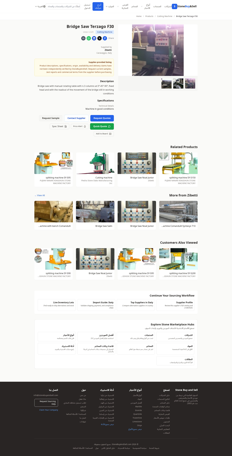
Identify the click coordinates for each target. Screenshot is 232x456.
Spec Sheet (57, 126)
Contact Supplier (76, 118)
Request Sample (50, 118)
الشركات (168, 6)
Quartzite (137, 414)
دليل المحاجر (165, 403)
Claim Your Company (48, 410)
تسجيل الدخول (87, 6)
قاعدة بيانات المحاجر (162, 410)
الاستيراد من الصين (106, 410)
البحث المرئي (165, 425)
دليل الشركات (164, 395)
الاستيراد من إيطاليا (106, 399)
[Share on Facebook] (105, 38)
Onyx (139, 425)
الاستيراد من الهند (107, 403)
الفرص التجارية (125, 6)
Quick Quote (100, 126)
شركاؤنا (83, 410)
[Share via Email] (83, 38)
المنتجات (157, 6)
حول (97, 448)
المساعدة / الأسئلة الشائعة (76, 414)
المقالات (166, 433)
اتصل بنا (83, 418)
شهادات (83, 422)
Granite (138, 410)
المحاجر (134, 6)
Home (139, 16)
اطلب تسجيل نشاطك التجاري (75, 403)
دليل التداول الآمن (108, 448)
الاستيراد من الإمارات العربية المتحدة (103, 419)
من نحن (83, 395)
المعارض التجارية (163, 429)
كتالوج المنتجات (163, 399)
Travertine (137, 418)
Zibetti (108, 50)
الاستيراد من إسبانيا (106, 414)
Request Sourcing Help (48, 402)
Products (149, 16)
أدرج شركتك (98, 6)
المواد (139, 399)
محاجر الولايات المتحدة (161, 407)
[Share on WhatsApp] (89, 38)
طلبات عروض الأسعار (162, 418)
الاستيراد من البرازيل (106, 407)
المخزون (167, 422)
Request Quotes (102, 118)
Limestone (137, 422)
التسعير (83, 407)
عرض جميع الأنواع (135, 429)
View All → (39, 195)
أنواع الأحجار (147, 6)
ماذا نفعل (82, 399)
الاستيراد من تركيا (107, 395)
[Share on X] (99, 38)
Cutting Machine (164, 16)
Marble (138, 407)
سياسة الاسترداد (124, 448)
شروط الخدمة (154, 448)
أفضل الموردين (136, 403)
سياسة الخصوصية (139, 448)
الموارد (111, 6)
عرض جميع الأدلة (107, 424)
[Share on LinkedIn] (94, 38)
